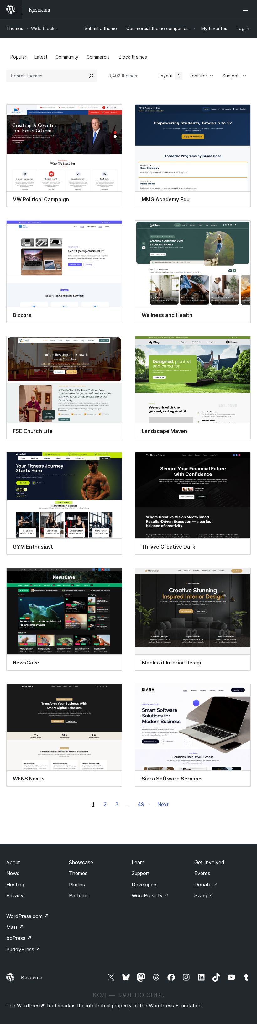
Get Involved (209, 862)
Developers (145, 884)
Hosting (15, 884)
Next (163, 804)
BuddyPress (23, 949)
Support (141, 873)
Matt (15, 927)
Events (202, 873)
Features (199, 75)
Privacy (15, 895)
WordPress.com (27, 916)
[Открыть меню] (247, 9)
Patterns (79, 895)
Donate (206, 884)
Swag (203, 895)
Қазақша (31, 977)
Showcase (81, 862)
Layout (169, 75)
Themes (14, 28)
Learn (138, 862)
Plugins (77, 884)
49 (141, 804)
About (13, 862)
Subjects (232, 75)
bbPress (19, 938)
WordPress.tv (150, 895)
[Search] (91, 76)
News (12, 873)
